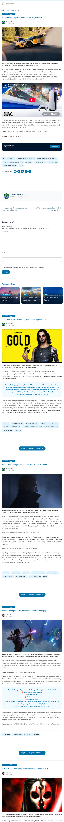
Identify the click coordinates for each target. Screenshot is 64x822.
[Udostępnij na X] (26, 171)
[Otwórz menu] (60, 3)
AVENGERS (6, 735)
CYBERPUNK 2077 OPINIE (11, 427)
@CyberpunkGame (29, 385)
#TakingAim (40, 690)
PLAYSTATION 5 (53, 162)
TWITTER (18, 430)
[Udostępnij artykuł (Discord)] (29, 171)
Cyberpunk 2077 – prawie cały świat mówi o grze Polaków (25, 319)
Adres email (5, 260)
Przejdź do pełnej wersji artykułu (31, 448)
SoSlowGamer (10, 615)
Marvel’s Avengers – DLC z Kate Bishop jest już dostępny (24, 610)
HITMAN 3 (26, 573)
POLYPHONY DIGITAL (10, 165)
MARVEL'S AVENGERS (31, 735)
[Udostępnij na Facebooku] (15, 171)
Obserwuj (55, 146)
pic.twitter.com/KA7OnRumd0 (43, 392)
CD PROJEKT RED (18, 423)
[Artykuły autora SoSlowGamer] (3, 615)
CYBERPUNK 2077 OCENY (49, 423)
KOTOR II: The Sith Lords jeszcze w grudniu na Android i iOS (25, 769)
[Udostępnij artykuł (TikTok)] (22, 171)
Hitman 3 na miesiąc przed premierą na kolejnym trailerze (24, 464)
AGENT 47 (6, 573)
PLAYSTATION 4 (40, 162)
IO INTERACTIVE (52, 573)
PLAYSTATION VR (35, 576)
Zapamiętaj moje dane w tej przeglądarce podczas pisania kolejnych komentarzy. (23, 267)
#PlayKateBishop (36, 692)
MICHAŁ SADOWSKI (51, 427)
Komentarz (5, 231)
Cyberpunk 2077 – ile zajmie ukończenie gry (21, 672)
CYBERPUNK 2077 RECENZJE (32, 427)
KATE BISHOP (17, 735)
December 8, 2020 (41, 394)
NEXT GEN (28, 162)
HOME (3, 10)
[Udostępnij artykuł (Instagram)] (18, 171)
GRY (13, 13)
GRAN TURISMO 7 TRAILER (26, 158)
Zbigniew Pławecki (11, 21)
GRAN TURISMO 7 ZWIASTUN (47, 158)
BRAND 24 (6, 423)
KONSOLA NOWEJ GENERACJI (13, 162)
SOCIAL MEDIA (8, 430)
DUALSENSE (16, 573)
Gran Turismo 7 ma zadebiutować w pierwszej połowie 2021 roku (27, 132)
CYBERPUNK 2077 (32, 423)
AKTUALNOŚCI (10, 10)
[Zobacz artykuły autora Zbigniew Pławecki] (3, 22)
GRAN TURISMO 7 (8, 158)
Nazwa (4, 252)
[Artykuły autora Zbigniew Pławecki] (6, 196)
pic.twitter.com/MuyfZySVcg (37, 704)
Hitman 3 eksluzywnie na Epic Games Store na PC (22, 548)
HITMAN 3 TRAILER (38, 573)
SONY (22, 165)
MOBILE (14, 765)
